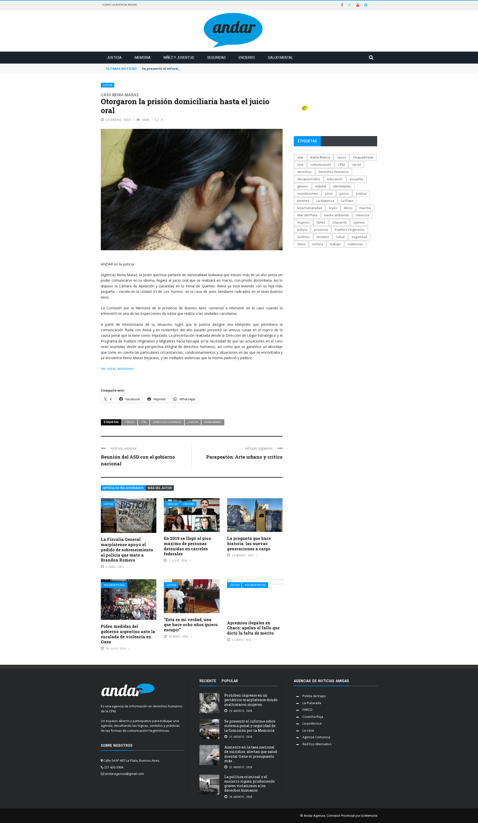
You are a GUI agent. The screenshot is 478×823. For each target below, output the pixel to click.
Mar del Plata (307, 215)
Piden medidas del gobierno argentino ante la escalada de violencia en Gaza (128, 634)
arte (300, 157)
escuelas (356, 179)
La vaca (308, 730)
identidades (342, 186)
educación (335, 179)
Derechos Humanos (167, 422)
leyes (333, 208)
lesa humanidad (309, 208)
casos (341, 157)
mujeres (303, 222)
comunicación (320, 164)
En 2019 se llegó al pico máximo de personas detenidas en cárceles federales (187, 546)
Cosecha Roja (312, 716)
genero (302, 186)
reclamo (323, 237)
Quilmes (303, 237)
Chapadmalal (363, 157)
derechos (304, 171)
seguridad (359, 237)
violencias (355, 244)
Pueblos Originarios (350, 229)
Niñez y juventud (179, 58)
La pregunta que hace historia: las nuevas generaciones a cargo (249, 543)
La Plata (347, 200)
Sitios (301, 244)
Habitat (320, 186)
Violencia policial (114, 585)
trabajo (335, 244)
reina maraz (212, 422)
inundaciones (307, 193)
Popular (230, 681)
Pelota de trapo (314, 696)
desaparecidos (308, 179)
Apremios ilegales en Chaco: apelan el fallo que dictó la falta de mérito (253, 628)
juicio (329, 193)
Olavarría (339, 222)
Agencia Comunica (316, 737)
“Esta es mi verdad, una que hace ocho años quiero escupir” (191, 625)
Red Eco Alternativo (317, 744)
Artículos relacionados (123, 488)
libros (348, 208)
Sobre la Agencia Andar (119, 4)
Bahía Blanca (320, 157)
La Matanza (325, 200)
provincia (321, 229)
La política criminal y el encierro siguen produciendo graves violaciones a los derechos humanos (249, 783)
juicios (344, 193)
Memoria (143, 58)
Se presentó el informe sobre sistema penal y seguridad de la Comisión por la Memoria (214, 68)
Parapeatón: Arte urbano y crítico (244, 457)
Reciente (207, 681)
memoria (362, 215)
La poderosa (312, 723)
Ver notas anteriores (117, 368)
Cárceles (172, 504)
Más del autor (160, 488)
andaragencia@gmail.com (124, 773)
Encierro (247, 58)
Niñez (321, 222)
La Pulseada (311, 703)
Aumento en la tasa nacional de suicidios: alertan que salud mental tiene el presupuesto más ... (250, 754)
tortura (317, 244)
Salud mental (280, 58)
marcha (365, 208)
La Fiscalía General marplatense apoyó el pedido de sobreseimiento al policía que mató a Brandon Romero (127, 550)
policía (302, 229)
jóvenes (303, 200)
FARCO (307, 709)
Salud (340, 237)
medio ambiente (336, 215)
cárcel (129, 422)
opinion (359, 222)
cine (300, 164)
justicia (193, 422)
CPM (143, 422)
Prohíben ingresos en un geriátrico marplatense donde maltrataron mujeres (251, 700)
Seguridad (216, 58)
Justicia (114, 58)
